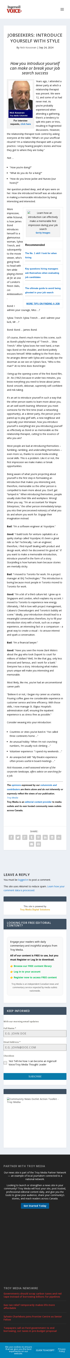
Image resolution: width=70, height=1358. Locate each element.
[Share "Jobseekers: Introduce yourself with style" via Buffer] (52, 837)
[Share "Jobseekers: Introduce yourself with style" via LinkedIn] (45, 837)
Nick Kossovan (28, 47)
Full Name (10, 1028)
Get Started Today (35, 1205)
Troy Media (12, 797)
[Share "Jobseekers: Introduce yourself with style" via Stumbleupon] (58, 837)
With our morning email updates (21, 1021)
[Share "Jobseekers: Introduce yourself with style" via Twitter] (18, 837)
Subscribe (35, 1076)
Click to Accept (45, 1350)
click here (26, 124)
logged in (23, 879)
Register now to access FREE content (35, 977)
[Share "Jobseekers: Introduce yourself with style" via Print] (38, 844)
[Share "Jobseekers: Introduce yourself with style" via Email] (31, 844)
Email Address (12, 1042)
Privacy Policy (62, 1350)
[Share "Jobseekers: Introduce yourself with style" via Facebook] (11, 837)
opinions (16, 785)
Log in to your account (27, 971)
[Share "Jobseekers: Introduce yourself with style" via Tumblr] (31, 837)
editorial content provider (38, 802)
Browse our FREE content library (33, 966)
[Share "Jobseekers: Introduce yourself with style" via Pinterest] (38, 837)
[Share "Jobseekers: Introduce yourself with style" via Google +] (24, 837)
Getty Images (43, 232)
